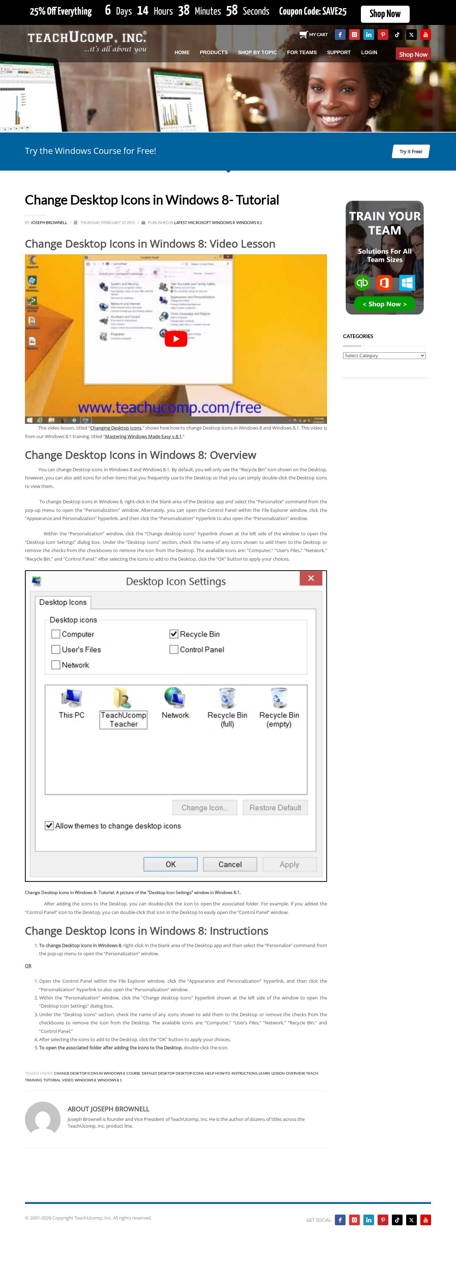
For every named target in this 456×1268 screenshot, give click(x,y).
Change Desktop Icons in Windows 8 (89, 1073)
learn (264, 1073)
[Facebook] (340, 34)
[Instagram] (354, 34)
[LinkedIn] (368, 34)
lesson (278, 1073)
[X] (411, 34)
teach (312, 1073)
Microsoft (199, 222)
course (133, 1073)
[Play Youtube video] (176, 339)
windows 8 (85, 1080)
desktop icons (190, 1073)
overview (295, 1073)
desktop (166, 1073)
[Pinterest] (383, 34)
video (67, 1080)
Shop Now (385, 14)
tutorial (52, 1080)
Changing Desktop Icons (115, 428)
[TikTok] (397, 34)
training (33, 1080)
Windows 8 (223, 222)
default (149, 1073)
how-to (222, 1073)
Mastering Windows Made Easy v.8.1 (143, 436)
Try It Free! (411, 151)
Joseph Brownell (49, 222)
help (209, 1073)
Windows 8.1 (249, 222)
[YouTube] (425, 34)
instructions (244, 1073)
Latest (180, 222)
